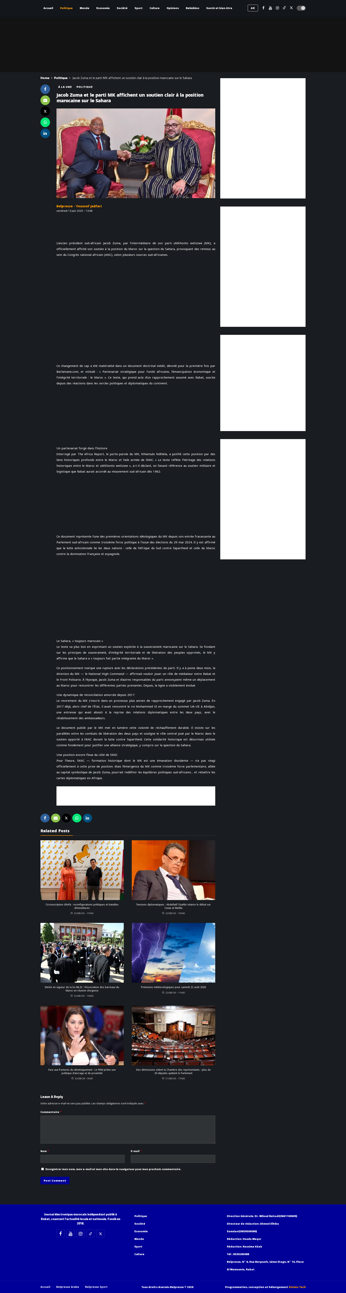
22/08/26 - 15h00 (175, 913)
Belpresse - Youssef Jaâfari (79, 206)
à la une (65, 86)
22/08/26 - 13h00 (84, 995)
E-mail (136, 1151)
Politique (84, 86)
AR (253, 8)
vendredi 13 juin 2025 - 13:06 (74, 210)
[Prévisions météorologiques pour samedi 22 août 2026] (173, 953)
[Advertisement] (136, 795)
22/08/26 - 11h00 (175, 992)
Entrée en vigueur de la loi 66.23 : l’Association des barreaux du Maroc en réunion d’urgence (82, 989)
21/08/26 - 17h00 (175, 1078)
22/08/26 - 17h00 (84, 913)
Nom (44, 1151)
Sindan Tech (297, 1287)
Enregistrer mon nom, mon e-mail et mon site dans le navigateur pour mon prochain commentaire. (113, 1169)
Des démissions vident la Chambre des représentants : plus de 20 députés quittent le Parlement (173, 1071)
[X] (291, 8)
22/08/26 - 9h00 (84, 1078)
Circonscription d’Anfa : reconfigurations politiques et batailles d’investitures (82, 906)
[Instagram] (277, 8)
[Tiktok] (284, 8)
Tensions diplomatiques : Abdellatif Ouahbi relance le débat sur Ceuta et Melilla (173, 906)
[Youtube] (270, 8)
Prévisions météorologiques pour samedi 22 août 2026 (173, 987)
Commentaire (51, 1112)
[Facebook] (263, 8)
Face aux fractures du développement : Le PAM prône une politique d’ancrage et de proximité (82, 1071)
